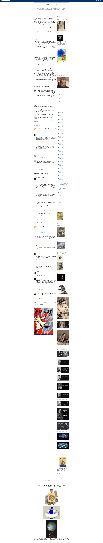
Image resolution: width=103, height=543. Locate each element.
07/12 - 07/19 (61, 143)
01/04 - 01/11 (61, 192)
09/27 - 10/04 (61, 127)
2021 (59, 100)
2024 (59, 95)
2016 (59, 107)
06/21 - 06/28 (61, 147)
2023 (59, 97)
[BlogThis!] (35, 121)
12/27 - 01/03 (61, 109)
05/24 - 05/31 (61, 153)
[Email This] (34, 121)
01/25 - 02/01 (61, 176)
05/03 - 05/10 (61, 157)
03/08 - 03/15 (61, 168)
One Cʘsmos (51, 4)
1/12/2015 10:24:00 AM (40, 131)
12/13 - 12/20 (61, 112)
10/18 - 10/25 (61, 123)
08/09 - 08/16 (61, 137)
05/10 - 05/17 (61, 155)
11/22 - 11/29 (61, 116)
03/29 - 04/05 (61, 164)
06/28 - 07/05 (61, 146)
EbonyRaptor (38, 234)
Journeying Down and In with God (64, 185)
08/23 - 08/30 (61, 134)
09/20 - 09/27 (61, 129)
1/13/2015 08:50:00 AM (40, 289)
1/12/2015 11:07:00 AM (40, 174)
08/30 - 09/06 (61, 133)
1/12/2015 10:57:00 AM (40, 169)
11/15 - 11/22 (61, 118)
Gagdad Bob (59, 16)
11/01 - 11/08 (61, 120)
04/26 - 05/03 (61, 158)
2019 (59, 102)
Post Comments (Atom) (41, 304)
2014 (59, 194)
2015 (59, 108)
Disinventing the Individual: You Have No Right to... (64, 188)
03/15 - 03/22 (61, 167)
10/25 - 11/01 (61, 122)
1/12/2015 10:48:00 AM (40, 157)
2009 (59, 201)
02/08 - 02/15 (61, 174)
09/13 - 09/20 (61, 130)
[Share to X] (36, 121)
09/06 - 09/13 (61, 132)
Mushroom (45, 39)
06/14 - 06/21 (61, 148)
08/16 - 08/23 (61, 136)
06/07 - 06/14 (61, 150)
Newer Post (35, 302)
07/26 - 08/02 (61, 140)
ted (36, 171)
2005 (59, 206)
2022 (59, 98)
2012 (59, 197)
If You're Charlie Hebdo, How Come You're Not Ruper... (63, 184)
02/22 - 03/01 (61, 171)
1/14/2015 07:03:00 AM (40, 298)
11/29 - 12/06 (61, 115)
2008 (59, 202)
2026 (59, 93)
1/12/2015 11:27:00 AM (40, 222)
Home (45, 302)
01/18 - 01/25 (61, 178)
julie (37, 133)
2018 (59, 104)
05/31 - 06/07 (61, 151)
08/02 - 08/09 (61, 139)
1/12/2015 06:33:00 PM (40, 275)
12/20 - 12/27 (61, 111)
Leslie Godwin (38, 159)
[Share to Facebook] (37, 121)
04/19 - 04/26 (61, 160)
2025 (59, 94)
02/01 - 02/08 (61, 175)
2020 (59, 101)
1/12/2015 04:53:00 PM (40, 268)
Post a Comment (36, 300)
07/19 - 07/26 (61, 141)
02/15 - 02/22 (61, 172)
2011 (59, 198)
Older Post (54, 302)
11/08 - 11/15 (61, 119)
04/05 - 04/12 (61, 162)
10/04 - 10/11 (61, 126)
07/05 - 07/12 (61, 144)
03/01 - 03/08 (61, 169)
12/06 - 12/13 (61, 113)
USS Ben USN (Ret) (39, 177)
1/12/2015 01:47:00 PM (40, 232)
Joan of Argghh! (38, 252)
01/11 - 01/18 (61, 179)
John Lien (37, 154)
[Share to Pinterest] (38, 121)
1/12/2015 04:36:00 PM (40, 250)
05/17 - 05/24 (61, 154)
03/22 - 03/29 (61, 165)
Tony (37, 127)
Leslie (37, 271)
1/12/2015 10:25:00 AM (40, 152)
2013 (59, 195)
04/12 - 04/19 (61, 161)
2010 (59, 199)
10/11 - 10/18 (61, 125)
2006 (59, 205)
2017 (59, 105)
